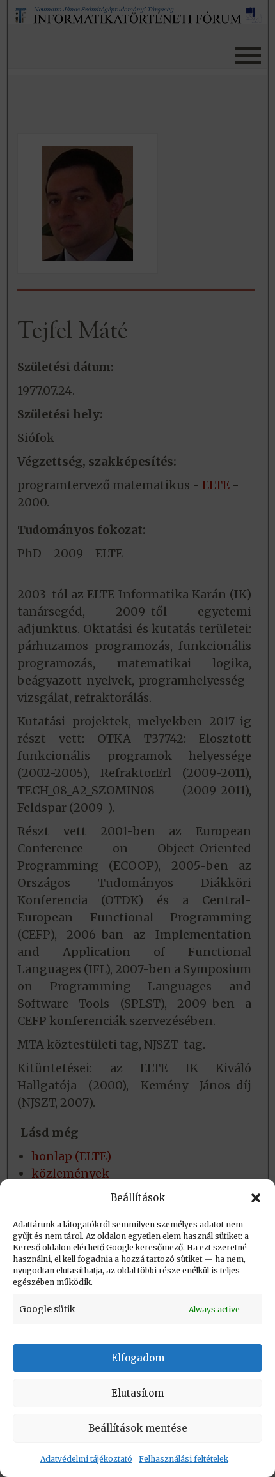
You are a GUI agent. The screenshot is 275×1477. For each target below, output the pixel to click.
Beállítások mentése (137, 1428)
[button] (255, 1198)
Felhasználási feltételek (183, 1459)
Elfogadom (137, 1358)
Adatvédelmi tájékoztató (86, 1459)
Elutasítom (137, 1393)
